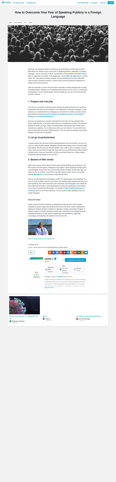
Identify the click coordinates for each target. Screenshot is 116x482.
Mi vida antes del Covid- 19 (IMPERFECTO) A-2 (23, 317)
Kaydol (111, 3)
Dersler (78, 268)
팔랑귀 (45, 316)
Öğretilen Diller (51, 268)
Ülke (63, 266)
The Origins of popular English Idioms (88, 316)
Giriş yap (103, 3)
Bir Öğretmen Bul (18, 3)
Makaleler (30, 247)
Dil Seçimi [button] (94, 3)
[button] (84, 2)
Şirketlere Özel (31, 3)
